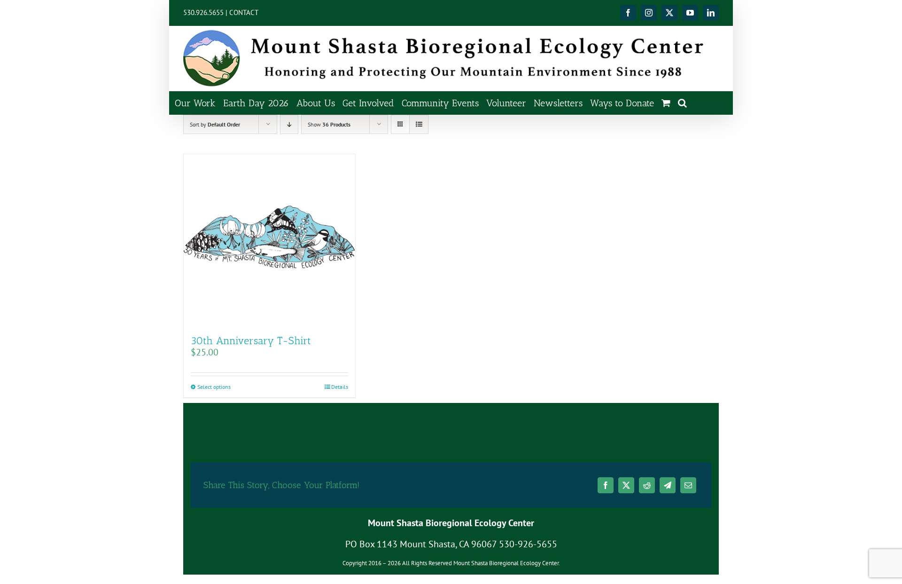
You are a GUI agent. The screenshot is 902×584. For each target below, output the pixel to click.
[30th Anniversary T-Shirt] (269, 240)
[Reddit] (647, 485)
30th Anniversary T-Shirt (251, 340)
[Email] (688, 485)
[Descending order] (289, 124)
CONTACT (243, 12)
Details (339, 386)
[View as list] (419, 124)
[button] (682, 102)
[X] (626, 485)
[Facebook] (605, 485)
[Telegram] (667, 485)
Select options (214, 386)
